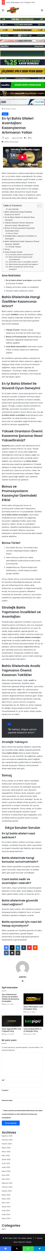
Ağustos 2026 (7, 1136)
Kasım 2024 (6, 1218)
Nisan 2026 (6, 1152)
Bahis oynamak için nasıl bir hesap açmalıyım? (21, 268)
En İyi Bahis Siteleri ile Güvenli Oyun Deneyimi (20, 218)
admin (7, 138)
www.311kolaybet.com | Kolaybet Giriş (33, 1008)
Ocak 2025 (6, 1210)
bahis (14, 109)
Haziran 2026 (7, 1144)
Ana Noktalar (14, 209)
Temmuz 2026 (7, 1140)
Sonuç (7, 249)
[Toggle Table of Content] (38, 206)
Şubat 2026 (6, 1159)
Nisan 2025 (6, 1199)
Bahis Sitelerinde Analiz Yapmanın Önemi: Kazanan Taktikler (22, 242)
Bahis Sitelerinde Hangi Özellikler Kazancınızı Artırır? (18, 213)
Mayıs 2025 (6, 1195)
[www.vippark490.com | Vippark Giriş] (12, 1021)
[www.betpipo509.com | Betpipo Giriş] (33, 1021)
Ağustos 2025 (7, 1183)
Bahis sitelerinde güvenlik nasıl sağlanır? (23, 264)
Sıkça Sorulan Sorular (13, 252)
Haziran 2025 (7, 1191)
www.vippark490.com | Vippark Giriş (11, 1030)
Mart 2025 (6, 1203)
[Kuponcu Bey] (13, 10)
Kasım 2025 (6, 1171)
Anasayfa (7, 109)
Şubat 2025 (6, 1207)
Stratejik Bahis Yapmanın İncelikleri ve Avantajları (20, 237)
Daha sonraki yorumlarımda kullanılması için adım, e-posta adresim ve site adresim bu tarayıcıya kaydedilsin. (22, 1114)
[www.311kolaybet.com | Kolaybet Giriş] (33, 998)
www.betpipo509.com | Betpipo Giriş (33, 1030)
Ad (3, 1080)
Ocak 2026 (6, 1163)
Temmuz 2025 (7, 1187)
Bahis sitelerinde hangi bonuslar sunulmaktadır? (20, 258)
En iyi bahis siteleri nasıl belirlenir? (20, 254)
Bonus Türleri (13, 233)
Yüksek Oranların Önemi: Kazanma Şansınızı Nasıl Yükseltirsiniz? (19, 224)
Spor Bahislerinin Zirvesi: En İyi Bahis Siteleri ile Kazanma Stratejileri (10, 997)
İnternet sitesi (7, 1100)
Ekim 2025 (6, 1175)
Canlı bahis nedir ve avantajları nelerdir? (23, 262)
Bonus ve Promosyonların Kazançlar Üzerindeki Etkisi (20, 229)
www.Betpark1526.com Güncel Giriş (19, 2)
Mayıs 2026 (6, 1148)
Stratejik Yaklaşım (14, 247)
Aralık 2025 (6, 1167)
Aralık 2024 (6, 1214)
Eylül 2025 (6, 1179)
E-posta (5, 1090)
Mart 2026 (6, 1155)
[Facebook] (6, 947)
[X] (12, 947)
